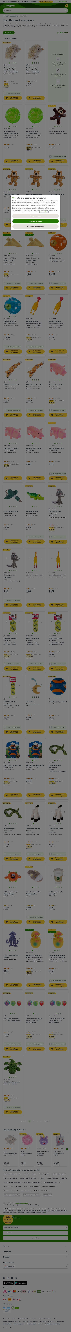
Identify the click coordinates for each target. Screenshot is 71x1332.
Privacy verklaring (44, 211)
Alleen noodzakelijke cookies (35, 226)
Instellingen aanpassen (35, 216)
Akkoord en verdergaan (35, 221)
